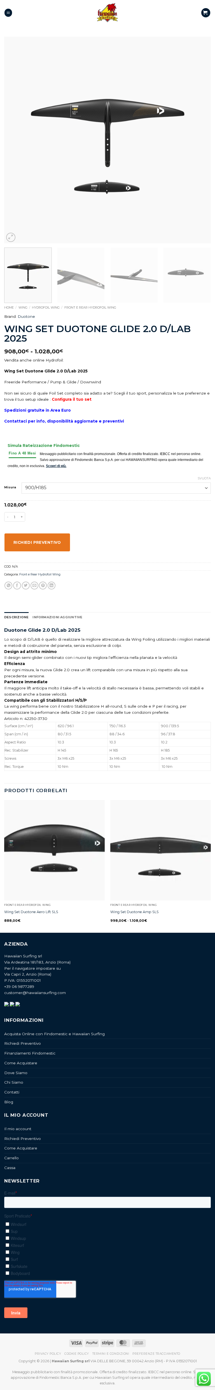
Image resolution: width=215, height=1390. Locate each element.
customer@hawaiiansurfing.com (35, 992)
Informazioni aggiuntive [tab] (57, 617)
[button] (8, 13)
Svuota (204, 478)
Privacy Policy (48, 1354)
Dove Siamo (15, 1073)
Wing (22, 307)
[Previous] (15, 140)
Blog (8, 1102)
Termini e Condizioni (110, 1354)
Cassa (9, 1167)
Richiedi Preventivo (22, 1043)
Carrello (11, 1158)
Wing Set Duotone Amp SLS (134, 912)
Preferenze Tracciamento (156, 1354)
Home (9, 307)
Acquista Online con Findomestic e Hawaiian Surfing (54, 1034)
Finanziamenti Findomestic (29, 1053)
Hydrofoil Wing (46, 307)
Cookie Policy (76, 1354)
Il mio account (17, 1129)
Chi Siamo (13, 1082)
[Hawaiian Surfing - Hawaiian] (107, 12)
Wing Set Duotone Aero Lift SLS (31, 912)
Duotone (26, 316)
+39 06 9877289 (19, 986)
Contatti (11, 1092)
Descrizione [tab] (16, 617)
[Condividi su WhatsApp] (8, 586)
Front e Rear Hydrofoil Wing (90, 307)
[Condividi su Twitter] (26, 586)
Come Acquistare (20, 1063)
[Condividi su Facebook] (17, 586)
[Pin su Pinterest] (43, 586)
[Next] (200, 140)
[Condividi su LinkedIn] (51, 586)
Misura (10, 487)
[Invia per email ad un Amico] (34, 586)
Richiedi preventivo (37, 542)
